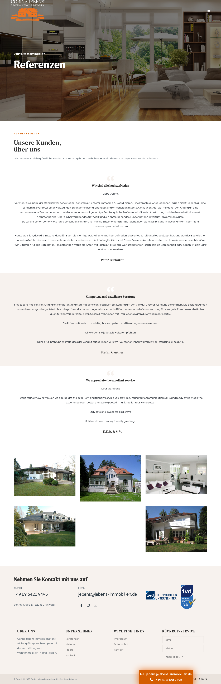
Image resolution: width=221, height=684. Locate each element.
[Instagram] (88, 605)
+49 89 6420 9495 (168, 679)
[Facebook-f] (81, 605)
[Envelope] (95, 605)
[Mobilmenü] (209, 10)
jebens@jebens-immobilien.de (168, 673)
